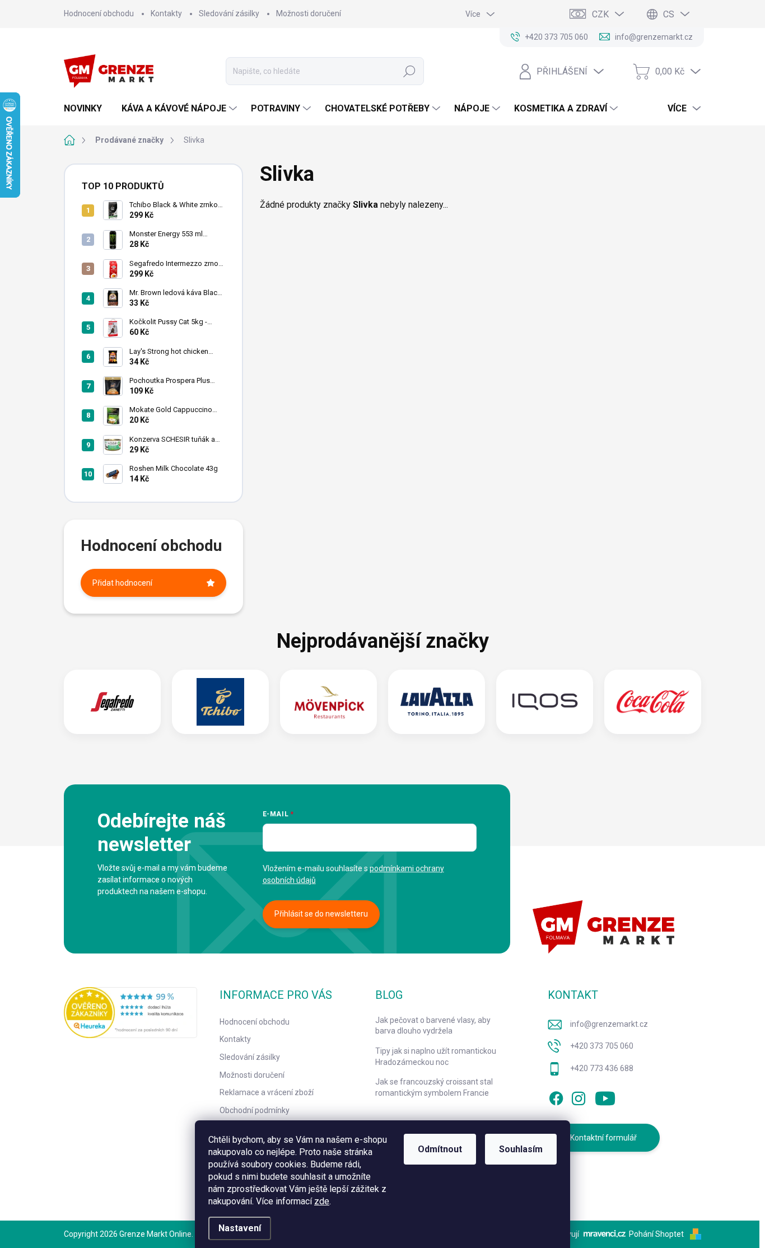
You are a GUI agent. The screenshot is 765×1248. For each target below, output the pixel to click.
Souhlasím (521, 1149)
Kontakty (166, 13)
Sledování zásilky (229, 13)
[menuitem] (87, 108)
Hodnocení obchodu (99, 13)
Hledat (409, 71)
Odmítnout (440, 1149)
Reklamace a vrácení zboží (267, 1092)
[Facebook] (556, 1096)
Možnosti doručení (308, 13)
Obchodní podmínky (255, 1110)
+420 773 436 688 (601, 1068)
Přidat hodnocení (122, 582)
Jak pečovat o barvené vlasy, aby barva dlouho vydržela (433, 1026)
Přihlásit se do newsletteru (321, 913)
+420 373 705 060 (601, 1045)
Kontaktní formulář (603, 1137)
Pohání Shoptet (657, 1234)
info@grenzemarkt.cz (609, 1024)
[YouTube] (605, 1096)
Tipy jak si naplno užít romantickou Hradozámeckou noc (435, 1056)
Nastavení (239, 1228)
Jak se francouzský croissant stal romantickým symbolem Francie (434, 1087)
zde (321, 1201)
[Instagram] (578, 1096)
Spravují (565, 1234)
